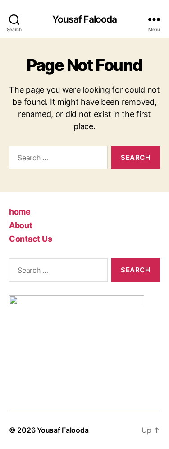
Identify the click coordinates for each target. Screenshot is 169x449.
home (20, 211)
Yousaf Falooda (84, 19)
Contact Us (30, 238)
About (20, 225)
